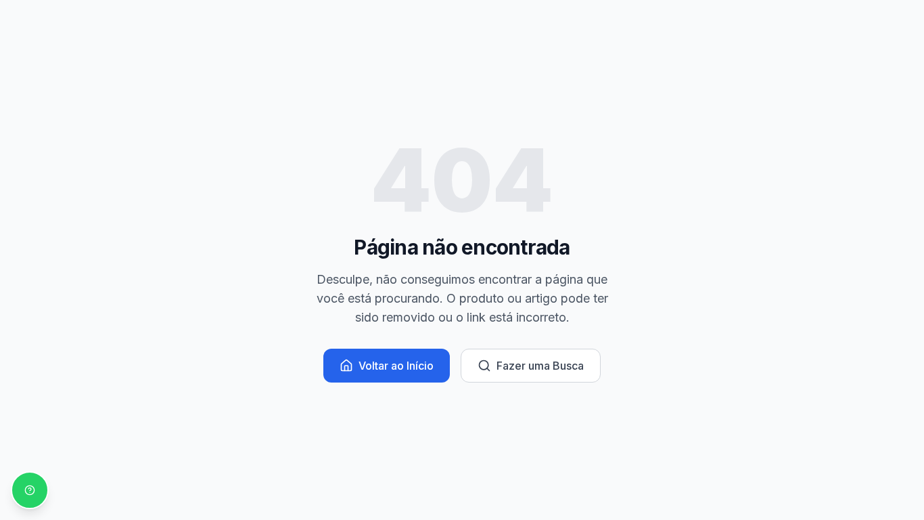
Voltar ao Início (396, 365)
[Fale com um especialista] (30, 490)
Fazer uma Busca (540, 365)
